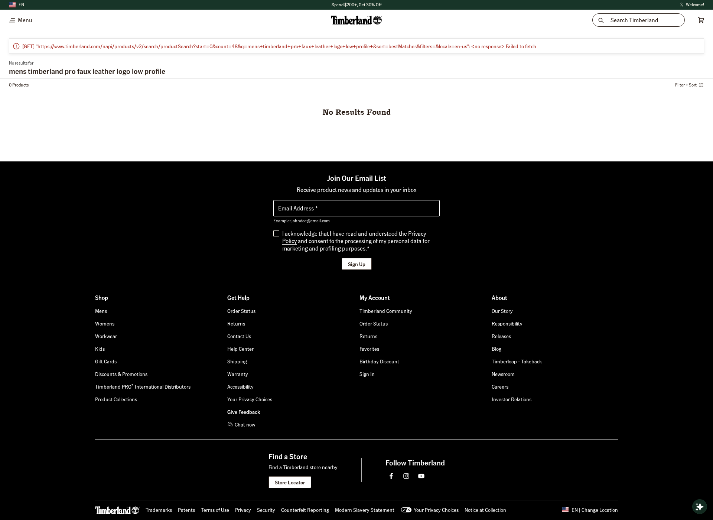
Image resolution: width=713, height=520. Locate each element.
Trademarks (159, 509)
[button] (367, 373)
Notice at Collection (485, 509)
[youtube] (421, 476)
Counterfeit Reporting (305, 509)
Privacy (243, 509)
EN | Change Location (595, 509)
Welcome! (691, 5)
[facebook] (391, 476)
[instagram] (406, 476)
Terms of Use (215, 509)
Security (266, 509)
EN (21, 4)
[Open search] (699, 506)
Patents (186, 509)
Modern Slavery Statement (364, 509)
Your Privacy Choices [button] (436, 509)
